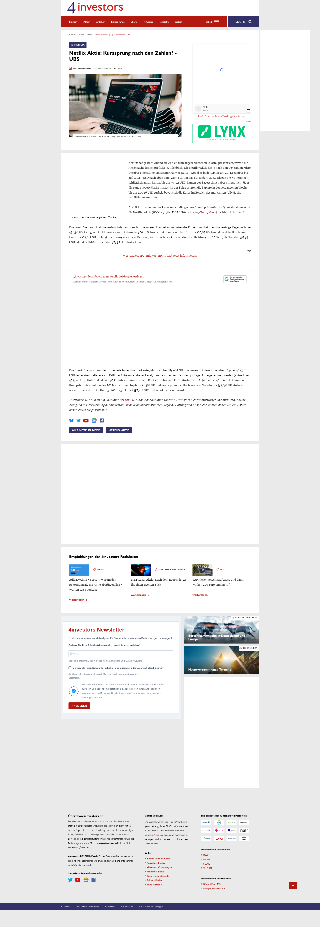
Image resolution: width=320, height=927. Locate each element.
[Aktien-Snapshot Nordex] (206, 838)
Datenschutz (127, 906)
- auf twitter (117, 68)
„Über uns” (85, 847)
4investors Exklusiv (156, 862)
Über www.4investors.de (87, 906)
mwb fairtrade (154, 884)
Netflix (89, 34)
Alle (209, 22)
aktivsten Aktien (152, 834)
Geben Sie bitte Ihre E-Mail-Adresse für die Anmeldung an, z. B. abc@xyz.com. (105, 661)
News (212, 212)
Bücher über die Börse (158, 858)
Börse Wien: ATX (212, 884)
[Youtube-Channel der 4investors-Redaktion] (85, 420)
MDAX (207, 859)
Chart (203, 212)
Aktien (87, 21)
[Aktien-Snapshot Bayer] (219, 822)
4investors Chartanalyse (159, 867)
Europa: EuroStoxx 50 (214, 888)
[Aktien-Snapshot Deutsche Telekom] (219, 830)
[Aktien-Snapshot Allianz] (206, 822)
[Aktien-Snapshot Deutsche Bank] (206, 830)
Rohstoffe (164, 21)
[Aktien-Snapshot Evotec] (231, 830)
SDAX (206, 863)
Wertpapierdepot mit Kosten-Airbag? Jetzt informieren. (160, 256)
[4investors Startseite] (95, 8)
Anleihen (100, 21)
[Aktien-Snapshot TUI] (219, 838)
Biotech (178, 21)
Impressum (110, 906)
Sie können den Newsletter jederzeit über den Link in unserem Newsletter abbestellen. (103, 676)
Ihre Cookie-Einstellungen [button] (151, 906)
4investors (72, 34)
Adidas (100, 569)
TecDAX (207, 868)
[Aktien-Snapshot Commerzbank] (244, 822)
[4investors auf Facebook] (102, 421)
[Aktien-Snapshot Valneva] (231, 838)
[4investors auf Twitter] (78, 421)
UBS (127, 400)
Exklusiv (73, 21)
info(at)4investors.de (81, 865)
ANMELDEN (79, 705)
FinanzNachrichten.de (158, 875)
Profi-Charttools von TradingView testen (222, 116)
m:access (148, 21)
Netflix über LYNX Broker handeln (221, 139)
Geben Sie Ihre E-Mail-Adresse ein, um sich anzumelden (103, 645)
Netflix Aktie (118, 430)
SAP (222, 569)
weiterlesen (76, 599)
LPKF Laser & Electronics (171, 569)
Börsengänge (117, 21)
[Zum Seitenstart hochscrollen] (293, 885)
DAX (206, 855)
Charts (134, 21)
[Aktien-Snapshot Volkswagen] (244, 838)
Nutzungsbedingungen (149, 693)
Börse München (155, 880)
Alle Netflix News (86, 430)
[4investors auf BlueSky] (71, 421)
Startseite (65, 906)
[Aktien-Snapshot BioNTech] (231, 822)
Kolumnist (108, 68)
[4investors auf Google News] (94, 420)
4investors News (155, 871)
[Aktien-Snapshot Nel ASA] (244, 830)
